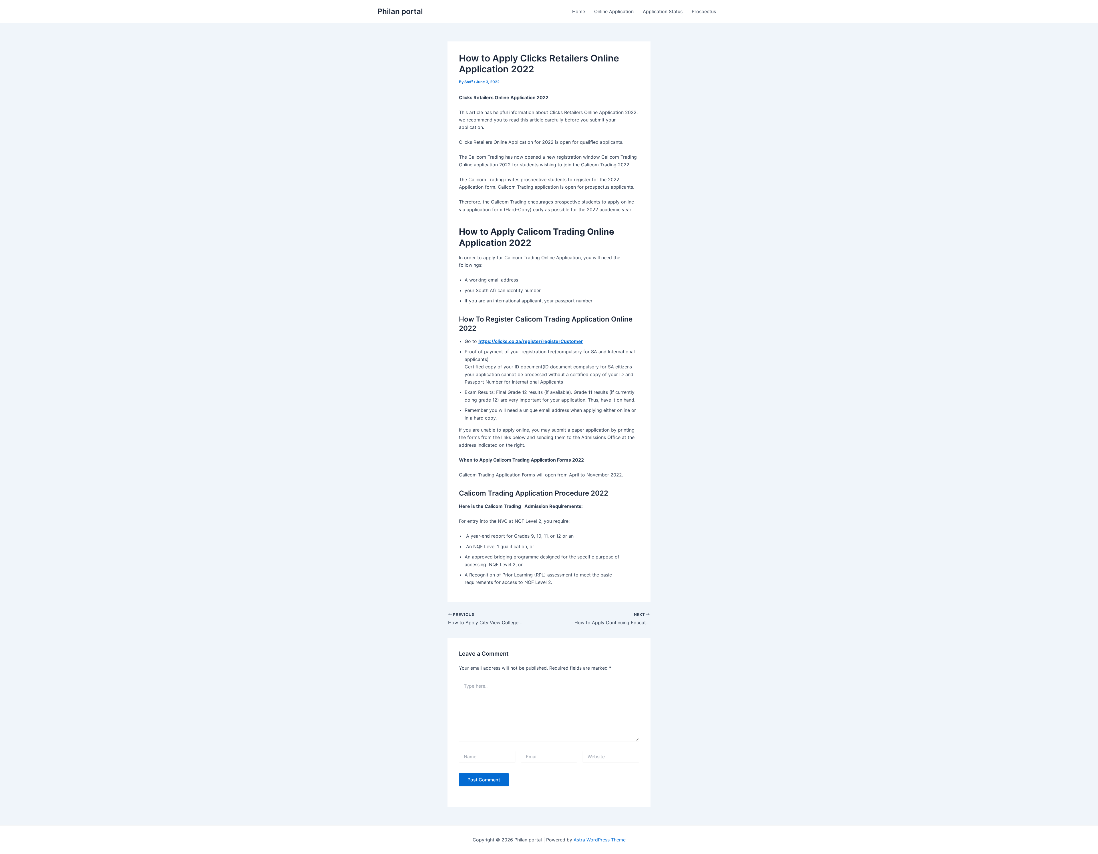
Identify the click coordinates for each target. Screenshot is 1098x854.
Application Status (663, 11)
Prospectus (704, 11)
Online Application (614, 11)
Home (578, 11)
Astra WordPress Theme (600, 840)
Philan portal (400, 11)
